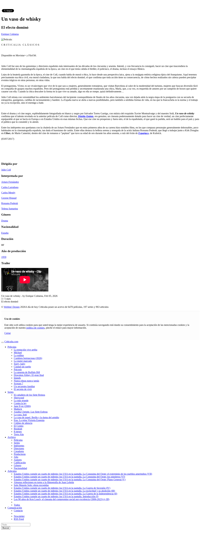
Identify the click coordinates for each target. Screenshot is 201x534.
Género (17, 465)
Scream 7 (18, 383)
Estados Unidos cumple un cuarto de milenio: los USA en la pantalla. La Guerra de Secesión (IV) (62, 488)
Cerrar (7, 333)
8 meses (18, 431)
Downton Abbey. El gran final (29, 375)
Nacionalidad (20, 468)
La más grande (21, 400)
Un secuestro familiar (24, 386)
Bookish (18, 428)
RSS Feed (19, 519)
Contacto (18, 510)
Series (11, 392)
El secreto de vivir (23, 389)
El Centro (18, 426)
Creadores (19, 451)
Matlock (18, 409)
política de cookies (35, 327)
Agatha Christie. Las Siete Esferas (31, 411)
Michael (18, 352)
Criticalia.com (11, 341)
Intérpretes (19, 445)
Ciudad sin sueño (22, 366)
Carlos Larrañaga (9, 187)
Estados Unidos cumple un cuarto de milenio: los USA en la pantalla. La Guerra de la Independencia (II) (65, 493)
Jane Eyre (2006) (22, 406)
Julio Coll (6, 169)
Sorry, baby (19, 363)
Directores (19, 448)
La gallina (19, 355)
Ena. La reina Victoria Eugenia (29, 420)
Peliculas (12, 347)
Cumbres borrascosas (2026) (28, 358)
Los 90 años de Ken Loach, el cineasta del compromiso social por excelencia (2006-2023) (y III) (61, 499)
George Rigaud (8, 198)
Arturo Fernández (10, 182)
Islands (17, 378)
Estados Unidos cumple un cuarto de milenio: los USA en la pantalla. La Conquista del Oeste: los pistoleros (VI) (69, 476)
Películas (18, 440)
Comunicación (15, 507)
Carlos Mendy (8, 192)
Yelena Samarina (9, 208)
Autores (18, 459)
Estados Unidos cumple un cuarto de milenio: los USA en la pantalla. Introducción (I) (56, 496)
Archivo (12, 437)
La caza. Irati (20, 414)
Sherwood (19, 397)
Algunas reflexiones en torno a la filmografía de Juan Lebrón (44, 482)
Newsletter (19, 516)
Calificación (20, 462)
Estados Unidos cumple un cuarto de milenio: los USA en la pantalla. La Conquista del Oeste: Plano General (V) (69, 479)
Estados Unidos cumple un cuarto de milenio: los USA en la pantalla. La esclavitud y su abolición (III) (64, 490)
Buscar (6, 528)
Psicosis (18, 369)
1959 (3, 257)
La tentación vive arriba (25, 349)
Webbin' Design (12, 307)
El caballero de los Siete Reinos (29, 395)
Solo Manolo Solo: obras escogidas (31, 485)
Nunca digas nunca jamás (26, 380)
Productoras (20, 454)
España (4, 233)
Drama (4, 220)
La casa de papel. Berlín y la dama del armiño (36, 417)
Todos (17, 505)
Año (16, 457)
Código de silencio (23, 423)
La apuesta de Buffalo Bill (27, 372)
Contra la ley (20, 403)
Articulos (12, 471)
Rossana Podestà (9, 203)
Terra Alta (19, 434)
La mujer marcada (23, 361)
